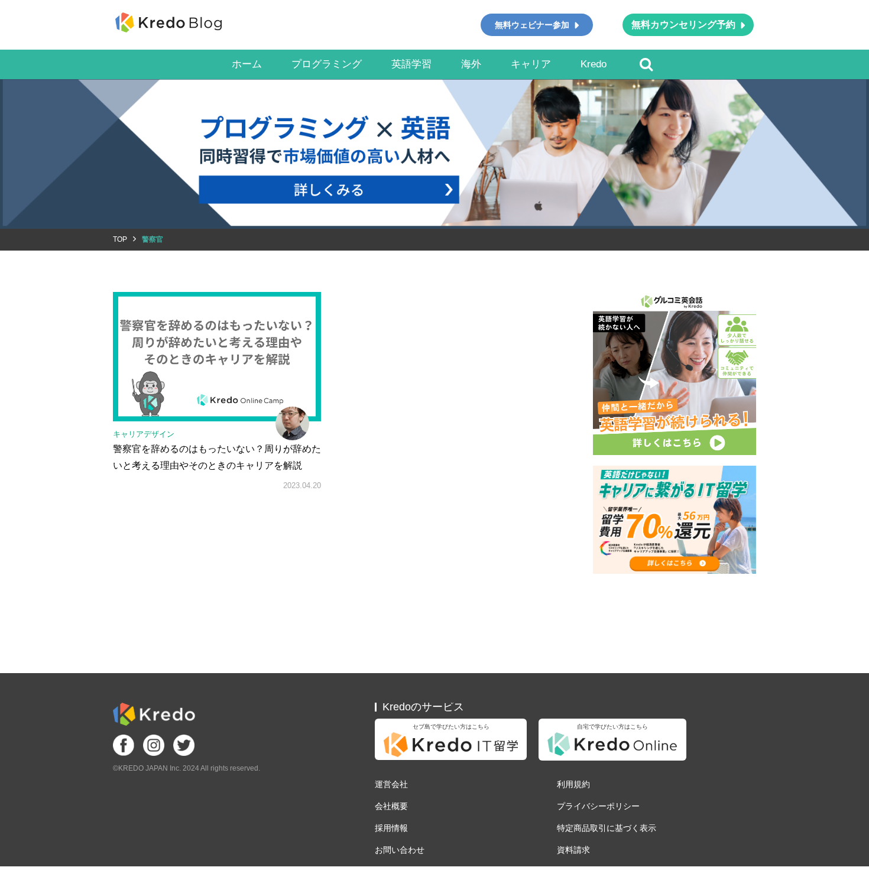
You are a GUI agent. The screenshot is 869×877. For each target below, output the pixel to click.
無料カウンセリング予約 (683, 25)
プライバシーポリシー (598, 806)
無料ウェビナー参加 (532, 25)
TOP (120, 239)
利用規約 (573, 784)
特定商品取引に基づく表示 (606, 828)
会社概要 (391, 806)
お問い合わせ (399, 850)
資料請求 (573, 850)
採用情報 (391, 828)
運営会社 (391, 784)
